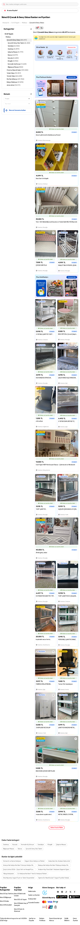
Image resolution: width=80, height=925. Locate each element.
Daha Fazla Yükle (57, 827)
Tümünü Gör (72, 47)
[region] (56, 55)
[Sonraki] (76, 54)
